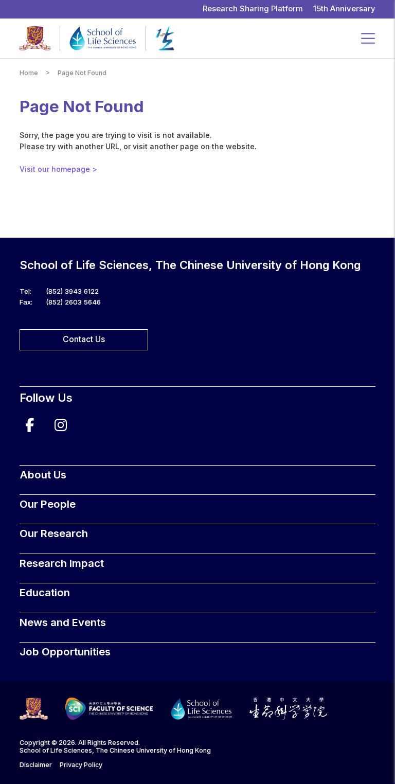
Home (29, 73)
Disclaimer (36, 765)
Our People (48, 503)
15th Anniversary (344, 8)
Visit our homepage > (58, 169)
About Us (43, 474)
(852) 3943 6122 (72, 291)
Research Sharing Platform (253, 8)
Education (45, 592)
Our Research (54, 533)
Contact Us (84, 339)
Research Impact (62, 563)
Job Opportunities (65, 651)
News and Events (63, 622)
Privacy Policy (81, 765)
